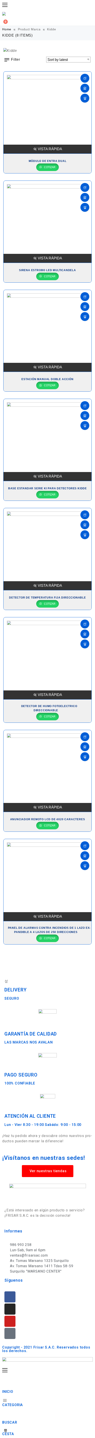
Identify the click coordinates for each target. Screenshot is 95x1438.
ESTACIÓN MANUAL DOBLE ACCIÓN (47, 379)
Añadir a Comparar (84, 98)
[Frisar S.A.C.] (5, 14)
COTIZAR (49, 167)
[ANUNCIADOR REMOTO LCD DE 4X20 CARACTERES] (47, 771)
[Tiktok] (9, 1333)
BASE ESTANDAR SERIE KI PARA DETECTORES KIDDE (47, 488)
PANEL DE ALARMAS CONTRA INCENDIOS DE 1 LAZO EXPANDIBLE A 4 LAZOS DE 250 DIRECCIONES (49, 930)
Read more (84, 78)
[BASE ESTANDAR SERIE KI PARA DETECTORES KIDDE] (47, 440)
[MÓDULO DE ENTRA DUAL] (47, 112)
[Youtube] (9, 1321)
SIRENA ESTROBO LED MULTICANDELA (47, 270)
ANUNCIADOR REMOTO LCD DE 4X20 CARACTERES (47, 819)
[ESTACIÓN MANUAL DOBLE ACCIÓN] (47, 331)
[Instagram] (9, 1309)
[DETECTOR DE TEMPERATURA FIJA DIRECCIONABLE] (47, 549)
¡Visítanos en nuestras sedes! (43, 1157)
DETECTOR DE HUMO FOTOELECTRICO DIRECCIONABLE (49, 708)
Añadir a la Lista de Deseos (84, 88)
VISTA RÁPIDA (50, 149)
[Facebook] (9, 1296)
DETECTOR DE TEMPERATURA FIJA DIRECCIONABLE (47, 597)
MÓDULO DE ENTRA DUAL (47, 161)
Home (6, 29)
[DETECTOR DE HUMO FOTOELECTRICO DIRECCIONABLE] (47, 658)
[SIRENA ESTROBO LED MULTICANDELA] (47, 221)
